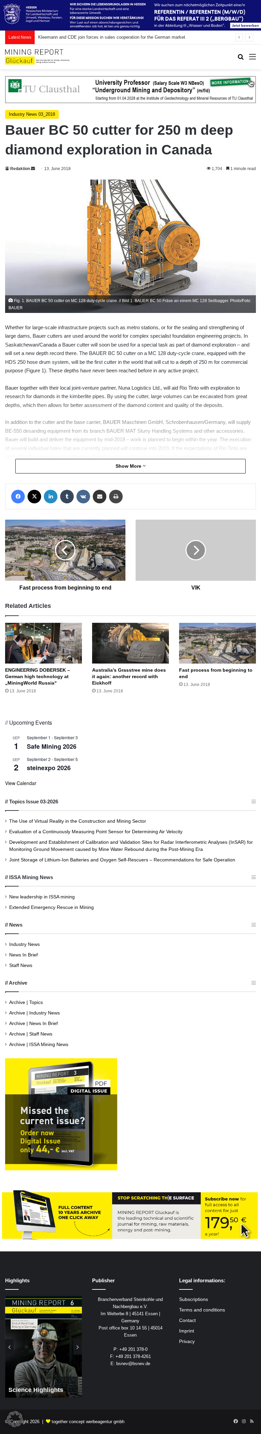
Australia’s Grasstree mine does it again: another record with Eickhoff (129, 676)
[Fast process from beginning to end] (217, 643)
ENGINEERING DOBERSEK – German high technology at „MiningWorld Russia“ (37, 676)
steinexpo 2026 (49, 767)
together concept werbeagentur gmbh (88, 1421)
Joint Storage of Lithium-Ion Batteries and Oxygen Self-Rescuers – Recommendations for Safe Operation (122, 859)
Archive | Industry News (34, 1013)
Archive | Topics (26, 1002)
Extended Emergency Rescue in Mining (51, 907)
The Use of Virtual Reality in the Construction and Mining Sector (77, 821)
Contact (187, 1320)
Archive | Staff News (30, 1034)
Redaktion (20, 168)
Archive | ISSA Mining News (38, 1044)
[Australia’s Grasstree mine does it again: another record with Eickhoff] (130, 643)
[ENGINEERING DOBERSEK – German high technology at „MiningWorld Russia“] (43, 643)
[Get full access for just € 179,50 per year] (130, 1215)
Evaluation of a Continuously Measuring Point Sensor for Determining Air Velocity (95, 831)
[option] (43, 1347)
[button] (15, 1419)
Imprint (186, 1331)
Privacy (187, 1341)
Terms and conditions (202, 1309)
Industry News (24, 944)
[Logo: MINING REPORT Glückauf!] (37, 56)
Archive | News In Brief (33, 1023)
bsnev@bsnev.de (133, 1363)
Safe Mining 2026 (51, 746)
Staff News (20, 965)
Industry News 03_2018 (32, 114)
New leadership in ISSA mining (42, 896)
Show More (129, 466)
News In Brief (23, 954)
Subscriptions (193, 1299)
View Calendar (20, 783)
